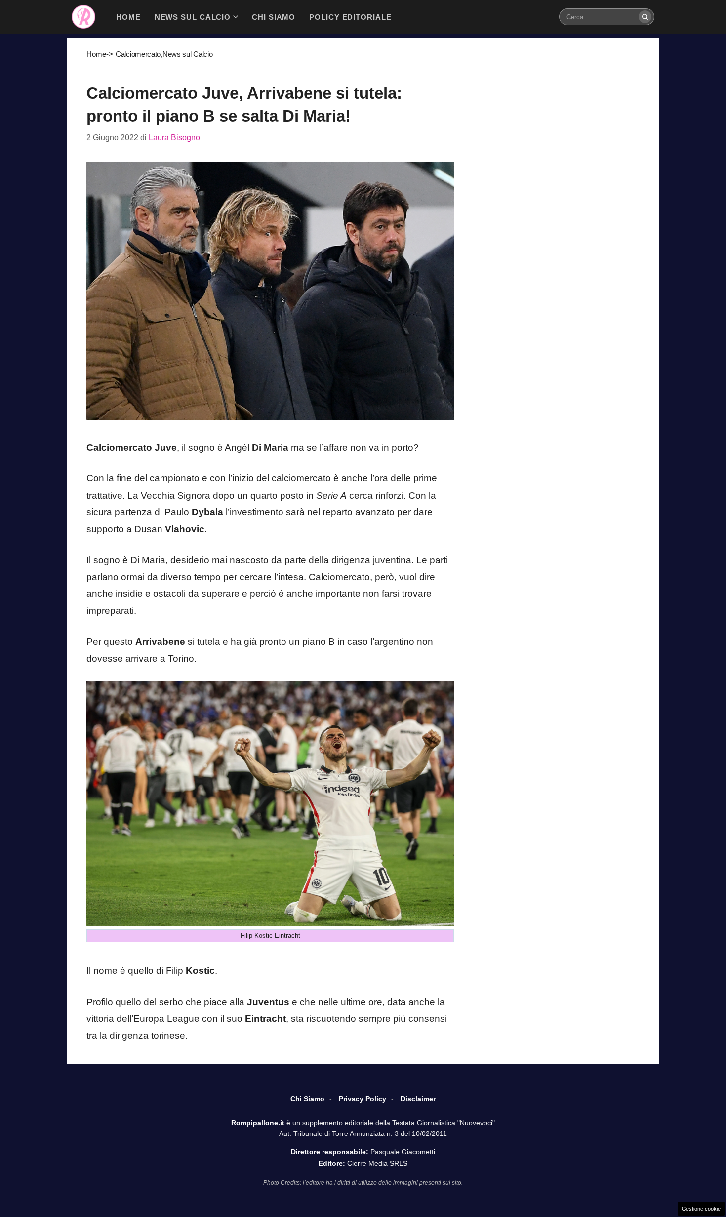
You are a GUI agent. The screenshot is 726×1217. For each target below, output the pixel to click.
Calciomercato (138, 54)
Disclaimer (418, 1099)
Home (96, 54)
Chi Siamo (307, 1099)
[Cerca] (645, 16)
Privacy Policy (362, 1099)
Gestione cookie (701, 1209)
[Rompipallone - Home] (83, 17)
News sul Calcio (187, 54)
